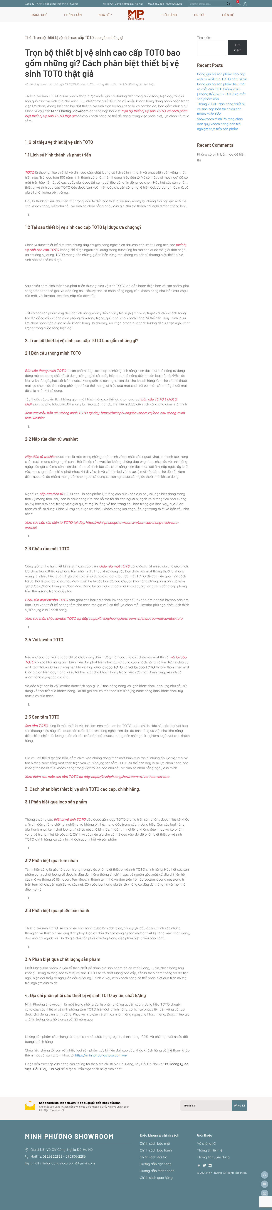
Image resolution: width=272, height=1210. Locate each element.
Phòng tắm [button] (73, 15)
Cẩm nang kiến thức (103, 84)
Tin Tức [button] (199, 15)
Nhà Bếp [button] (105, 15)
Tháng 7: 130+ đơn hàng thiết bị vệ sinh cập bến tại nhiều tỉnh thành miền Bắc (221, 109)
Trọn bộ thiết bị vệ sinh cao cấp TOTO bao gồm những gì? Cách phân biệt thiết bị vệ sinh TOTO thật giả (102, 62)
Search (228, 3)
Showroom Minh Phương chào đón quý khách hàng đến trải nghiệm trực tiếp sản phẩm (220, 124)
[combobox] (210, 3)
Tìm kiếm (204, 37)
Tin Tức (123, 84)
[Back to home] (136, 14)
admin (44, 84)
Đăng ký (239, 1105)
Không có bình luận (142, 84)
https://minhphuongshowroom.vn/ (101, 1055)
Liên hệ (228, 15)
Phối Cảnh (168, 15)
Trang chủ (39, 15)
